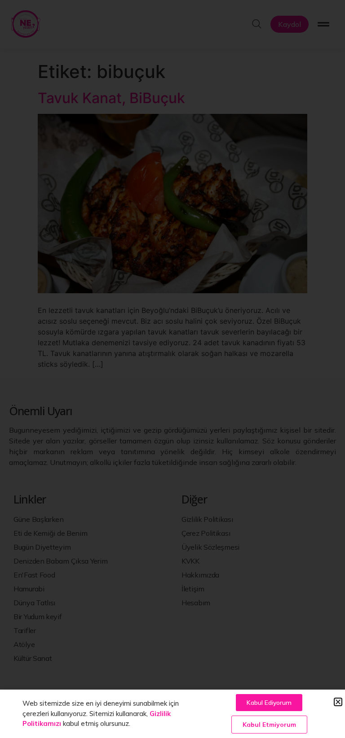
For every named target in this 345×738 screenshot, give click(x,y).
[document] (172, 369)
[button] (338, 702)
